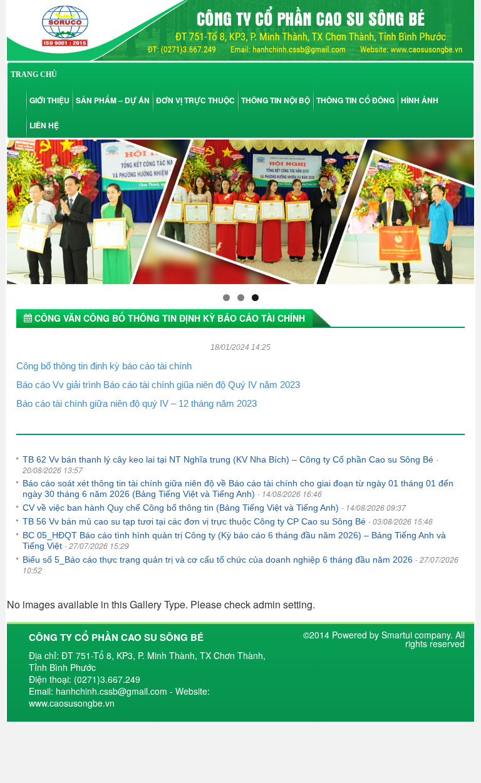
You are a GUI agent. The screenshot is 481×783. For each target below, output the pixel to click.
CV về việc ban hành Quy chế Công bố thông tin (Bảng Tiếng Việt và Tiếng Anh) (181, 508)
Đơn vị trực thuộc (195, 100)
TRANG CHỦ (34, 74)
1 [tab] (226, 297)
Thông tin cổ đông (355, 100)
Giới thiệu (49, 100)
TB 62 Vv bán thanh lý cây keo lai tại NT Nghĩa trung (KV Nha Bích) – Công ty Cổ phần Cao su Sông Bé (228, 459)
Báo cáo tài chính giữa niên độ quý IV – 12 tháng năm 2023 (136, 403)
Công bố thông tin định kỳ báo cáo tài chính (104, 366)
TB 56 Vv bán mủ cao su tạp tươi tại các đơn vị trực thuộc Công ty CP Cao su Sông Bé (194, 521)
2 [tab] (240, 297)
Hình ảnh (419, 100)
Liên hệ (44, 125)
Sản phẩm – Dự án (113, 100)
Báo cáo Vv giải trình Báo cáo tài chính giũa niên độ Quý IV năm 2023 (158, 384)
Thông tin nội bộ (275, 100)
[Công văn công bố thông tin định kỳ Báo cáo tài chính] (240, 29)
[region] (240, 212)
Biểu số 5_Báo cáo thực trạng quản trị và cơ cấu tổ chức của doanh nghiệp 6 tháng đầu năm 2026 (218, 560)
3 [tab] (255, 297)
